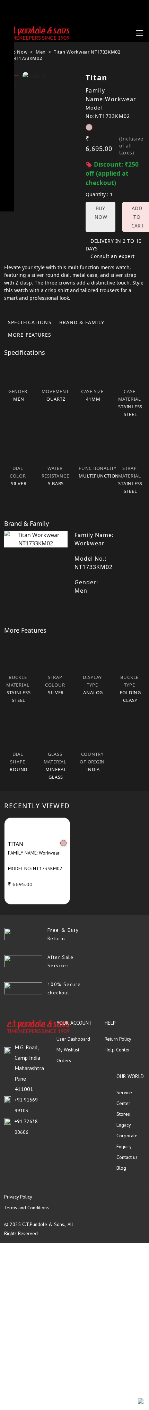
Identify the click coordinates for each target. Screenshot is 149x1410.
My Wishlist (67, 1050)
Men (41, 52)
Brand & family (82, 322)
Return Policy (118, 1039)
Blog (121, 1168)
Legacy (123, 1125)
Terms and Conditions (26, 1207)
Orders (63, 1060)
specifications (30, 322)
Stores (123, 1114)
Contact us (127, 1157)
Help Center (117, 1050)
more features (30, 334)
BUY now (101, 212)
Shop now (15, 52)
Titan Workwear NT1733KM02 (87, 52)
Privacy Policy (18, 1197)
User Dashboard (73, 1039)
